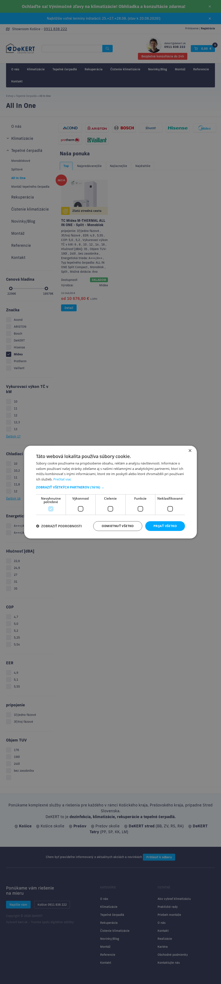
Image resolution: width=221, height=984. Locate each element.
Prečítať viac (62, 479)
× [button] (189, 450)
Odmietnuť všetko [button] (118, 526)
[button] (110, 487)
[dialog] (110, 492)
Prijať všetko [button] (165, 526)
